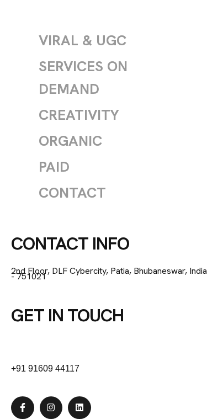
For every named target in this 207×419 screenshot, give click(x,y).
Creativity (79, 114)
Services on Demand (83, 77)
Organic (70, 140)
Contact (72, 192)
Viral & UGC (82, 40)
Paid (54, 166)
